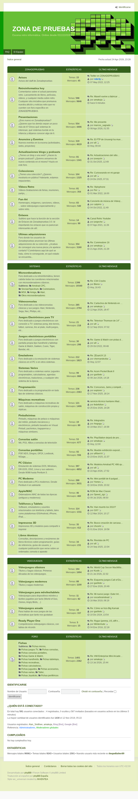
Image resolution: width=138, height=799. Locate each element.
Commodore (49, 289)
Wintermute (99, 624)
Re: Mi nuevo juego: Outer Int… (105, 594)
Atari (42, 292)
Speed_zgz (99, 494)
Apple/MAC (25, 491)
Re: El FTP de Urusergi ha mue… (106, 139)
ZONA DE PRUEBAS (43, 29)
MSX (23, 292)
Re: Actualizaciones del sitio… (105, 155)
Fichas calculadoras (31, 666)
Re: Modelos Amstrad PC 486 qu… (107, 464)
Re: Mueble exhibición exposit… (106, 450)
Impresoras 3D (27, 522)
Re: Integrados (97, 420)
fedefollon (99, 404)
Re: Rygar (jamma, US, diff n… (105, 621)
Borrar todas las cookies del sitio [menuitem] (76, 766)
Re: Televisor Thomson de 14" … (106, 320)
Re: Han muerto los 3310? (103, 507)
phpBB (27, 772)
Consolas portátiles (31, 450)
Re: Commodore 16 (99, 242)
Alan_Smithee (36, 724)
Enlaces (23, 215)
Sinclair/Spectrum (30, 289)
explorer (98, 390)
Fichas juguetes (29, 669)
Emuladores (26, 355)
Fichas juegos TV (29, 649)
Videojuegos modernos (33, 581)
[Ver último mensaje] (102, 79)
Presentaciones (28, 117)
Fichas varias (27, 672)
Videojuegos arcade (31, 608)
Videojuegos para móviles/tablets (39, 592)
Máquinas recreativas (32, 399)
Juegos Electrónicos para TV (36, 317)
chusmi (97, 526)
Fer (95, 190)
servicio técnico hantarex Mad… (105, 401)
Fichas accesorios (49, 669)
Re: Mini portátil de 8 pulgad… (105, 478)
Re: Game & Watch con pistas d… (106, 339)
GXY (96, 510)
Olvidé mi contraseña (92, 691)
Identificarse (17, 684)
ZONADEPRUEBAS (34, 69)
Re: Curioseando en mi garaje (105, 172)
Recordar (109, 691)
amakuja (98, 100)
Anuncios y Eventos (31, 139)
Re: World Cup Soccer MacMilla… (106, 567)
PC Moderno (26, 478)
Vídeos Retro (26, 186)
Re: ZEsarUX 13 (98, 355)
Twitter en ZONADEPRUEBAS (104, 76)
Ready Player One (29, 620)
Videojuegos (34, 561)
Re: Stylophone (97, 187)
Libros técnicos (28, 535)
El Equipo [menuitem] (18, 52)
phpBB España (40, 776)
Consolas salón (28, 439)
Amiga (33, 292)
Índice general (33, 766)
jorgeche (98, 222)
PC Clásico (25, 462)
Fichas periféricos (49, 675)
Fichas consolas (50, 649)
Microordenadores (30, 272)
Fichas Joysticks (29, 675)
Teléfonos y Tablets (31, 503)
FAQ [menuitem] (7, 52)
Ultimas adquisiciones (32, 234)
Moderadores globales (47, 727)
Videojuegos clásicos (32, 567)
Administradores (27, 727)
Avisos (23, 77)
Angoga (98, 423)
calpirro (97, 204)
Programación (27, 387)
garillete (98, 374)
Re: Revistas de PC (99, 540)
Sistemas (34, 266)
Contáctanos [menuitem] (50, 766)
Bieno (97, 284)
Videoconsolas (28, 301)
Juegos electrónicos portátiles (37, 336)
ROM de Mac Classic (100, 491)
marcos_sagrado (102, 125)
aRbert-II (98, 453)
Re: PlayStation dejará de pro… (105, 437)
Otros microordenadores (33, 295)
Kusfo (97, 570)
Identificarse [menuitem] (125, 7)
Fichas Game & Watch (32, 656)
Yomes (97, 482)
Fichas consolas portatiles (34, 653)
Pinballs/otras (27, 415)
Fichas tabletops (51, 659)
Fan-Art (23, 199)
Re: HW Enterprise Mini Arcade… (106, 656)
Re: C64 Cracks (98, 281)
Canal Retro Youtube (100, 218)
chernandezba (101, 359)
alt (95, 142)
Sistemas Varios (28, 368)
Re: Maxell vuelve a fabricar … (105, 96)
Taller (41, 672)
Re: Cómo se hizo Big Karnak (104, 608)
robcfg (97, 79)
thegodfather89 (116, 753)
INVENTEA (42, 779)
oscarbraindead (101, 597)
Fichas (23, 643)
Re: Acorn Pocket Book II (102, 371)
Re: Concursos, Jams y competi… (106, 387)
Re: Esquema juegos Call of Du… (106, 580)
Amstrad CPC (38, 286)
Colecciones (26, 171)
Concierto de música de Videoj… (106, 201)
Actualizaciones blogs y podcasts (39, 151)
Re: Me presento (98, 122)
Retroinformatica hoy (31, 88)
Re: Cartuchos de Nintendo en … (106, 303)
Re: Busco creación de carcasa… (106, 523)
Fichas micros (38, 646)
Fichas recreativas (30, 662)
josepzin (98, 158)
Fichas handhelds (30, 659)
